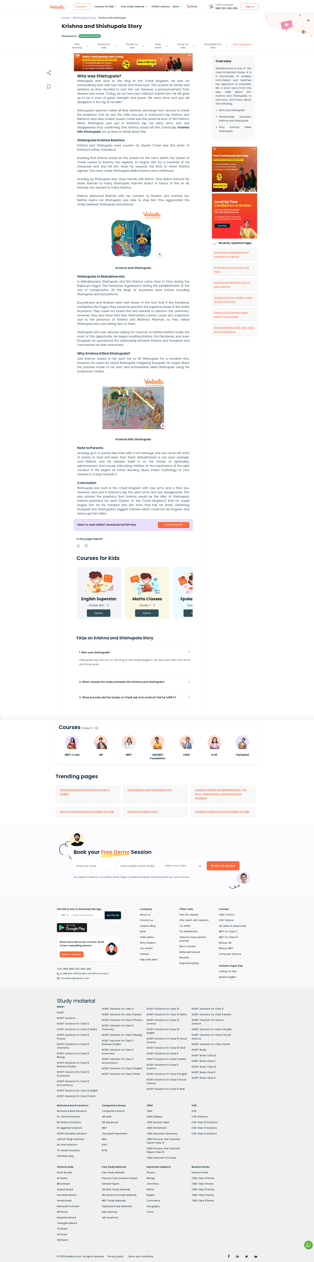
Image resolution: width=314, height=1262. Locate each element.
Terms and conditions (140, 1256)
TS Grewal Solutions (68, 1150)
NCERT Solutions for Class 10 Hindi (166, 1047)
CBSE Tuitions (227, 914)
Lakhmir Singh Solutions (70, 1139)
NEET (104, 1127)
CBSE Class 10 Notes (203, 1189)
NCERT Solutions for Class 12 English (77, 1090)
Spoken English (227, 977)
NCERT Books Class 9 (204, 1072)
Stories (66, 17)
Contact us (146, 920)
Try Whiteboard (188, 931)
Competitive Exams (113, 1111)
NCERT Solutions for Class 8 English (212, 1029)
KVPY (105, 1144)
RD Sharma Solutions (69, 1122)
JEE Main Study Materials (116, 1189)
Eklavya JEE (225, 942)
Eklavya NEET (226, 948)
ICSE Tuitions (226, 920)
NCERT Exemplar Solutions (72, 1133)
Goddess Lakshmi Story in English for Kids (222, 812)
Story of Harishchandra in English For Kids (87, 812)
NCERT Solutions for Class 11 (118, 1008)
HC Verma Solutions (68, 1116)
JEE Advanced (110, 1122)
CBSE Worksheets (157, 1127)
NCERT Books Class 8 (204, 1077)
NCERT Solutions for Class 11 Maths (121, 1014)
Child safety (147, 937)
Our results (146, 948)
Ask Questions (110, 1217)
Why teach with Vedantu (194, 920)
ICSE (194, 1111)
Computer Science (230, 954)
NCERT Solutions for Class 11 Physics (122, 1020)
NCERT (60, 1012)
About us (145, 914)
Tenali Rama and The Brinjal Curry (149, 790)
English (151, 1195)
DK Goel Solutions (67, 1144)
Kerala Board (64, 1200)
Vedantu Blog (147, 926)
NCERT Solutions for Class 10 (163, 1008)
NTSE (104, 1150)
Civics (150, 1211)
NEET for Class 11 (228, 931)
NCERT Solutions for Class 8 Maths (211, 1014)
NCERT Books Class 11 (203, 1061)
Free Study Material (113, 1172)
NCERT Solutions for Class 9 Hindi (166, 1089)
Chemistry (153, 1183)
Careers (144, 954)
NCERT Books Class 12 (204, 1055)
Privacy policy (116, 1256)
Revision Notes (200, 1172)
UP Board (62, 1234)
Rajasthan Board (66, 1217)
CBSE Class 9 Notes (203, 1195)
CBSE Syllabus (155, 1116)
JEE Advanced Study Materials (119, 1195)
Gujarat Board (65, 1189)
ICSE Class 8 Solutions (204, 1133)
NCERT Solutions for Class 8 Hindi (211, 1044)
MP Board (62, 1211)
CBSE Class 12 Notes (203, 1178)
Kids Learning (109, 1211)
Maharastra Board (189, 952)
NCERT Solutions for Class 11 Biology (122, 1035)
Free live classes (188, 914)
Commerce (153, 1200)
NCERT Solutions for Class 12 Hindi (76, 1096)
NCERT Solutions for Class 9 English (167, 1074)
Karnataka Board (66, 1195)
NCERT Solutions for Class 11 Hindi (121, 1074)
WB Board (62, 1240)
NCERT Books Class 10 (204, 1066)
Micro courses (187, 946)
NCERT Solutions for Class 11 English (122, 1068)
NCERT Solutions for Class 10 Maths (167, 1014)
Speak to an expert (71, 954)
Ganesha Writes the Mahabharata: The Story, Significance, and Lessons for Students (220, 794)
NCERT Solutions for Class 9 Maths (166, 1059)
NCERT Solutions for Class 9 (162, 1053)
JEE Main (107, 1116)
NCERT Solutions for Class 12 (73, 1023)
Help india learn (149, 959)
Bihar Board (63, 1183)
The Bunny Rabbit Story (142, 812)
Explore (99, 613)
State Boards (64, 1172)
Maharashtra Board (68, 1206)
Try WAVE (184, 926)
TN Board (62, 1228)
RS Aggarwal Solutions (69, 1127)
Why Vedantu (148, 942)
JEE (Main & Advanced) (232, 926)
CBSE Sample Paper (158, 1122)
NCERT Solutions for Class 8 (207, 1008)
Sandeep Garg (65, 1156)
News (143, 931)
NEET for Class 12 (228, 937)
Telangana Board (67, 1223)
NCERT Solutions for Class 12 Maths (77, 1029)
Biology (151, 1178)
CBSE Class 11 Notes (203, 1183)
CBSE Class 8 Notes (203, 1200)
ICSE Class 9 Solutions (204, 1127)
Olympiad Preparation (115, 1133)
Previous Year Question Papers (120, 1178)
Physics (151, 1172)
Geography (153, 1206)
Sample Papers (110, 1183)
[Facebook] (229, 1257)
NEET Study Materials (114, 1200)
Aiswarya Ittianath (90, 36)
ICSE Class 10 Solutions (205, 1122)
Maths (150, 1189)
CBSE (149, 1111)
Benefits (184, 957)
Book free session (223, 866)
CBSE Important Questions (162, 1133)
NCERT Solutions (66, 1018)
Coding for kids (227, 971)
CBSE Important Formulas (161, 1157)
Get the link (113, 915)
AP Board (62, 1178)
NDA (104, 1139)
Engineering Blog (189, 963)
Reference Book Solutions (72, 1111)
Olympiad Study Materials (117, 1206)
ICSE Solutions (200, 1116)
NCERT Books (199, 1049)
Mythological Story (84, 17)
